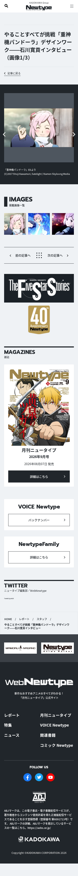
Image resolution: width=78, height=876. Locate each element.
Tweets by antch (9, 598)
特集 (8, 725)
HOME (8, 619)
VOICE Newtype (54, 725)
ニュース (12, 735)
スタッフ (42, 619)
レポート (24, 619)
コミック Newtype (56, 745)
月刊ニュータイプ (55, 715)
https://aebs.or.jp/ (39, 828)
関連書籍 (48, 735)
